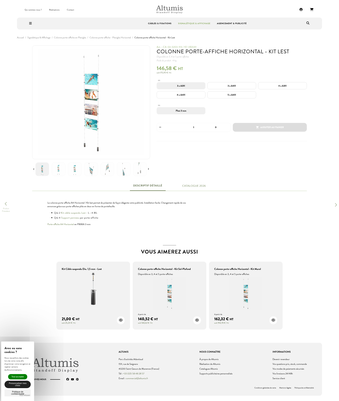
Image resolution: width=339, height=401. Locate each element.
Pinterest (77, 379)
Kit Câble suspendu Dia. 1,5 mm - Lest (82, 269)
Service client (279, 378)
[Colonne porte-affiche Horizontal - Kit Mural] (245, 294)
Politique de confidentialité (304, 387)
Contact (70, 9)
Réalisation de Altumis (209, 364)
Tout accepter (17, 377)
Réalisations (54, 9)
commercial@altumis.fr (137, 378)
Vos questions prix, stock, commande (290, 364)
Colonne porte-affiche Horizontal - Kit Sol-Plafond (164, 269)
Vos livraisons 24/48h (283, 373)
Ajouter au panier (270, 127)
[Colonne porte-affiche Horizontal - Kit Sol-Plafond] (169, 294)
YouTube (72, 379)
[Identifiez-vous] (301, 10)
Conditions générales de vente (265, 387)
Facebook (67, 379)
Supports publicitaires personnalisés (215, 373)
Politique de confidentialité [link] (17, 393)
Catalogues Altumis (208, 369)
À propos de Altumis (208, 359)
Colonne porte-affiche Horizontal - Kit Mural (237, 269)
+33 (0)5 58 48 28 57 (133, 373)
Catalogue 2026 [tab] (194, 186)
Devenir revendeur (281, 359)
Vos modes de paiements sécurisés (288, 369)
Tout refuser (24, 395)
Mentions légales (285, 387)
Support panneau (70, 217)
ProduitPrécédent (6, 210)
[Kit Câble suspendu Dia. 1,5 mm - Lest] (93, 289)
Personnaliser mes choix (17, 384)
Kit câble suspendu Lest (73, 213)
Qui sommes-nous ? (33, 9)
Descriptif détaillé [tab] (147, 186)
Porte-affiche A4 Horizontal (60, 224)
